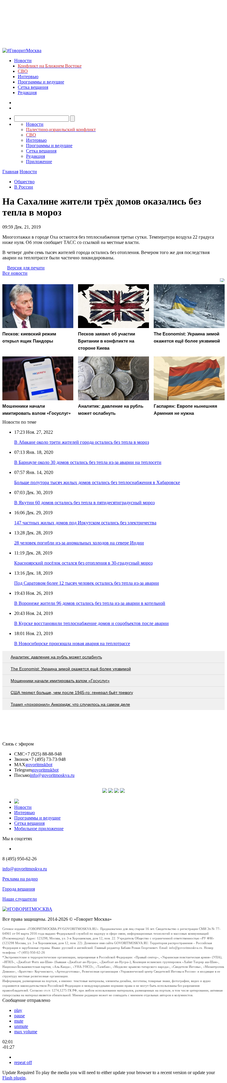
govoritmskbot (38, 764)
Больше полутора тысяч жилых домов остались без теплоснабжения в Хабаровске (97, 482)
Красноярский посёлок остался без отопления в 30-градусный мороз (83, 562)
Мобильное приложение (39, 828)
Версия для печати (26, 267)
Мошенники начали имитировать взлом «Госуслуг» (60, 680)
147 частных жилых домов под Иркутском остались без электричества (85, 522)
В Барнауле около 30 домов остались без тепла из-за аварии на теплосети (87, 462)
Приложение (39, 161)
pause (19, 1015)
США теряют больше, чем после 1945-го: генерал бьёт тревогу (72, 692)
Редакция (27, 92)
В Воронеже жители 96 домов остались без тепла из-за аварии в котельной (89, 603)
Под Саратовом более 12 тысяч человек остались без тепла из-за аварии (86, 583)
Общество (24, 181)
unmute (21, 1026)
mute (18, 1020)
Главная (10, 171)
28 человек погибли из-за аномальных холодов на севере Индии (79, 542)
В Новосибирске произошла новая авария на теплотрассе (72, 643)
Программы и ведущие (41, 81)
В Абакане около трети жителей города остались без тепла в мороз (81, 442)
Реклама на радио (20, 878)
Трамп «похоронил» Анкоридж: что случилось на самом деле (70, 704)
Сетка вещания (33, 87)
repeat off (23, 1062)
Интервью (28, 76)
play (18, 1010)
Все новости (14, 273)
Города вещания (18, 888)
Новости (23, 60)
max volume (25, 1031)
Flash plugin (13, 1077)
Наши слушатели (19, 899)
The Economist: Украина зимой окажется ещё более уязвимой (71, 668)
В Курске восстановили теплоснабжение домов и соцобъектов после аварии (91, 623)
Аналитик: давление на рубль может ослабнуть (56, 657)
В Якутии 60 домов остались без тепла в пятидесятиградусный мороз (84, 502)
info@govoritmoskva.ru (52, 775)
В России (23, 186)
